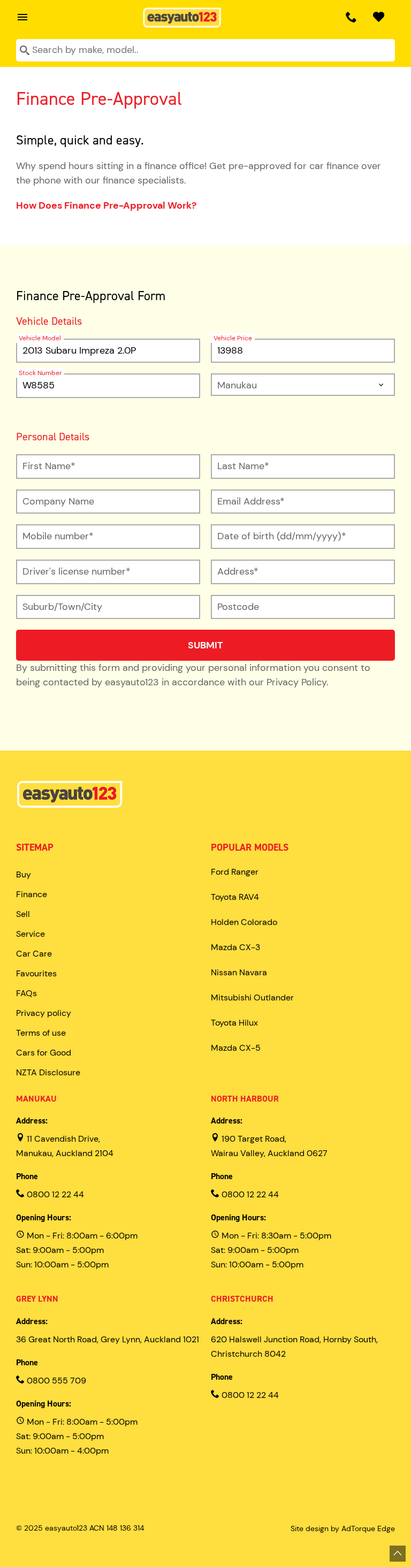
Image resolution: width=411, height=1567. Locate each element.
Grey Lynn (37, 1298)
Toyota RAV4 (235, 897)
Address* (237, 571)
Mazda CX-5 (236, 1047)
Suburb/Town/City (62, 606)
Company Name (58, 501)
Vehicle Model (40, 338)
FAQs (26, 993)
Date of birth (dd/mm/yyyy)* (281, 536)
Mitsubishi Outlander (252, 997)
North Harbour (245, 1098)
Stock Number (40, 373)
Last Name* (243, 466)
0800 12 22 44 (54, 1194)
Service (30, 933)
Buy (23, 874)
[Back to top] (398, 1554)
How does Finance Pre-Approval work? (106, 205)
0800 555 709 (55, 1380)
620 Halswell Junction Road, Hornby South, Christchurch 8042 (294, 1346)
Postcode (238, 606)
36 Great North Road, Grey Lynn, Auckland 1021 (107, 1339)
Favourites (36, 973)
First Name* (48, 466)
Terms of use (41, 1032)
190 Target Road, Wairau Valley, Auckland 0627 (269, 1146)
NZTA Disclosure (48, 1072)
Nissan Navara (239, 972)
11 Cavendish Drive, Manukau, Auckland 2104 (64, 1146)
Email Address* (251, 501)
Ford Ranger (234, 871)
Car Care (34, 953)
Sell (23, 914)
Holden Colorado (244, 922)
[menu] (20, 16)
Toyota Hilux (234, 1022)
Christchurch (242, 1298)
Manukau (36, 1098)
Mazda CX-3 (235, 947)
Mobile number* (58, 536)
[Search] (24, 51)
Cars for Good (43, 1052)
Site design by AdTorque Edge (343, 1528)
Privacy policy (43, 1013)
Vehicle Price (233, 338)
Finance (31, 894)
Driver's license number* (76, 571)
